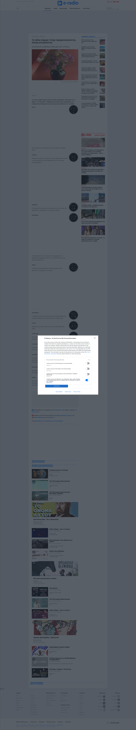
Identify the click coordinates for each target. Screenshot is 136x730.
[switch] (87, 363)
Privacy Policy (77, 391)
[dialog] (68, 365)
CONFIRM (57, 386)
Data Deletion (59, 391)
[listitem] (68, 360)
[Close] (95, 338)
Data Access (68, 391)
